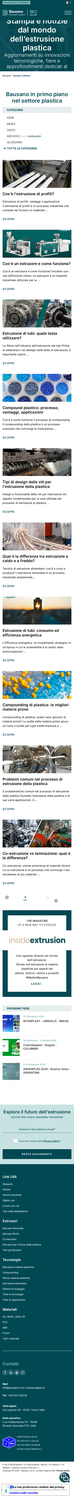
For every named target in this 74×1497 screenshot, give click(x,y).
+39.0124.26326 (17, 1395)
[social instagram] (22, 1372)
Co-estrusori (9, 1239)
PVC (5, 1322)
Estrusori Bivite (11, 1233)
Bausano (7, 75)
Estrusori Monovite (13, 1228)
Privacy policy (51, 1141)
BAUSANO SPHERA (16, 2)
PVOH (6, 1333)
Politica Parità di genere (28, 1445)
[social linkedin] (10, 1372)
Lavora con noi (11, 1205)
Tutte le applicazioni (14, 1299)
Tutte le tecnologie (13, 1294)
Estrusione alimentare (15, 1283)
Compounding (10, 1272)
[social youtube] (16, 1372)
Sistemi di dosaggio (14, 1288)
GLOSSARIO (14, 142)
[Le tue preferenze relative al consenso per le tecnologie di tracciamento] (6, 1491)
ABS (5, 1327)
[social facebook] (5, 1372)
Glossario (8, 1184)
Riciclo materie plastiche (16, 1277)
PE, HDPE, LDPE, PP (14, 1316)
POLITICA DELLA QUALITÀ (28, 1441)
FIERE (10, 117)
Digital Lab (9, 1200)
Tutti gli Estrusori (12, 1250)
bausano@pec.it (36, 1387)
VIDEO (11, 130)
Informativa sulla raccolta (21, 1492)
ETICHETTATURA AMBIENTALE (29, 1449)
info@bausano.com (13, 1387)
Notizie (6, 1189)
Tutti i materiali (11, 1338)
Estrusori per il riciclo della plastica (22, 1244)
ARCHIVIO (24, 136)
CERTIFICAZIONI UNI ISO (27, 1437)
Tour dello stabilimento (15, 1211)
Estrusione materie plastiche (18, 1267)
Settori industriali (12, 1194)
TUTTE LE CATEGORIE (22, 148)
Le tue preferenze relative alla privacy (38, 1487)
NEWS (11, 124)
